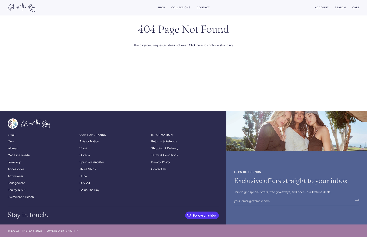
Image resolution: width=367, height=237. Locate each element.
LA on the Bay (22, 230)
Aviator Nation (89, 141)
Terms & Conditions (164, 155)
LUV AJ (84, 183)
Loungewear (16, 183)
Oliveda (84, 155)
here (199, 45)
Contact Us (159, 169)
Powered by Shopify (62, 230)
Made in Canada (19, 155)
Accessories (16, 169)
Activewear (15, 176)
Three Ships (87, 169)
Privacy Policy (160, 162)
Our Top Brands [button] (92, 134)
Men (11, 141)
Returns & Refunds (164, 141)
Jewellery (14, 162)
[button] (161, 7)
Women (13, 148)
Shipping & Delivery (164, 148)
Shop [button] (12, 134)
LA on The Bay (89, 190)
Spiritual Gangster (91, 162)
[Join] (355, 200)
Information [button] (162, 134)
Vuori (83, 148)
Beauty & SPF (17, 190)
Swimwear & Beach (21, 197)
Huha (83, 176)
